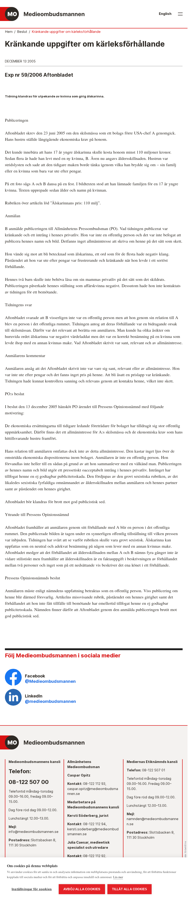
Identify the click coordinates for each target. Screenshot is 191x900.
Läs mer (118, 877)
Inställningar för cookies (32, 889)
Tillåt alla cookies (129, 889)
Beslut (22, 32)
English (165, 14)
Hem (9, 32)
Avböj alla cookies (81, 889)
